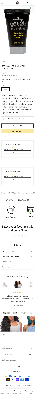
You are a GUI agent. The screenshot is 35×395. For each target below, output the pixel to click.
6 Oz (13, 89)
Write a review (17, 152)
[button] (28, 2)
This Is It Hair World (14, 385)
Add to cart (17, 125)
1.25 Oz (5, 89)
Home (3, 61)
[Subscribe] (30, 354)
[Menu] (2, 2)
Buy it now (17, 131)
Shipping (3, 75)
